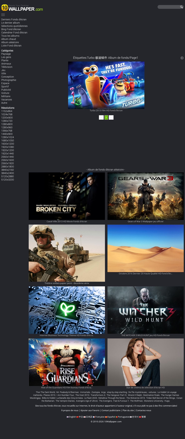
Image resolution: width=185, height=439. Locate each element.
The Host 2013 (82, 395)
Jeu (3, 70)
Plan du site (128, 410)
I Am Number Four (65, 395)
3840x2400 (7, 173)
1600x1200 (7, 143)
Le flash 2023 (90, 397)
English (72, 416)
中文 (81, 416)
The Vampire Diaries (65, 400)
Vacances (6, 99)
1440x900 (7, 133)
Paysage (6, 53)
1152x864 (6, 111)
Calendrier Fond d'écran (14, 32)
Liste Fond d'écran (11, 45)
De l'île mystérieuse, (137, 392)
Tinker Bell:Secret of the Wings (160, 397)
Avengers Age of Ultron (87, 400)
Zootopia (95, 392)
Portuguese (123, 416)
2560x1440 (7, 156)
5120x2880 (7, 176)
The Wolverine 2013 (135, 397)
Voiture (5, 93)
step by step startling (117, 392)
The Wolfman (136, 400)
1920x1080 (7, 147)
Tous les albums (10, 35)
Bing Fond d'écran (11, 29)
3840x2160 (7, 169)
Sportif (5, 86)
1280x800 (7, 124)
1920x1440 (7, 153)
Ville (3, 73)
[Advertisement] (106, 35)
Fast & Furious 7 (121, 400)
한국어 (135, 416)
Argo (103, 392)
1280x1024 (7, 137)
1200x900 (7, 117)
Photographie (8, 79)
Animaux (6, 63)
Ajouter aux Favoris (90, 410)
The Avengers (105, 400)
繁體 (143, 416)
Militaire (5, 96)
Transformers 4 (98, 395)
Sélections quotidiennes (14, 25)
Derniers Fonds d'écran (13, 19)
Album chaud (8, 39)
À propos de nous (69, 410)
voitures (152, 392)
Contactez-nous (143, 410)
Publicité (6, 89)
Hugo (166, 400)
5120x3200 (7, 179)
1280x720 (6, 120)
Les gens (6, 57)
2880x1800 (7, 166)
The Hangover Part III (116, 395)
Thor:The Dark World (45, 392)
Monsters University (153, 400)
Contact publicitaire (111, 410)
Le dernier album (10, 22)
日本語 (89, 416)
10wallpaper (23, 7)
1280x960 (6, 127)
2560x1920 (7, 163)
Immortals (85, 392)
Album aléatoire (10, 42)
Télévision (6, 66)
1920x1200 (7, 150)
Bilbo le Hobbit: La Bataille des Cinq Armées (62, 397)
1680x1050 (7, 140)
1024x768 (6, 114)
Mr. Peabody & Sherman (67, 392)
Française (100, 416)
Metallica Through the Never (111, 397)
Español (111, 416)
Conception (7, 76)
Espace (5, 83)
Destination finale (151, 395)
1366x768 (6, 130)
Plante (4, 60)
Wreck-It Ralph (135, 395)
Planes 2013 (49, 395)
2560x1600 (7, 160)
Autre (4, 102)
